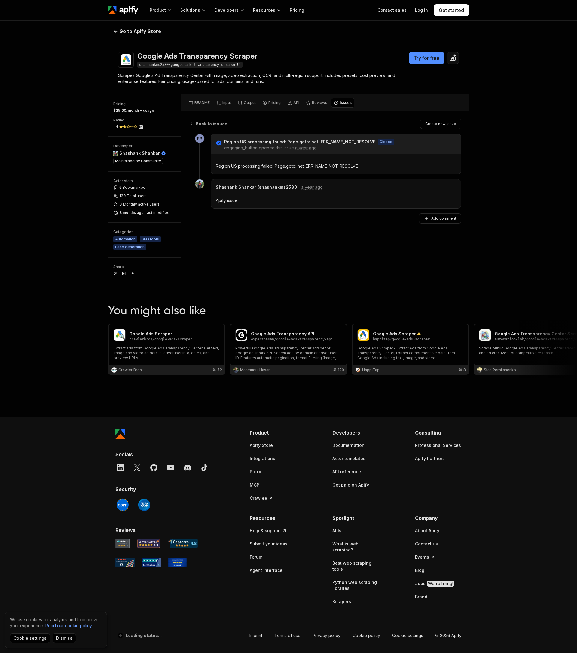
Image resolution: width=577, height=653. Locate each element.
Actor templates (348, 458)
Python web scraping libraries (354, 585)
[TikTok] (204, 467)
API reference (346, 471)
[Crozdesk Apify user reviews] (177, 562)
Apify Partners (430, 458)
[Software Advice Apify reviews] (149, 543)
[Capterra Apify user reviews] (183, 543)
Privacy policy (326, 635)
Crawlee (258, 498)
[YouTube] (171, 467)
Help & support (265, 530)
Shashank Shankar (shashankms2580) (257, 187)
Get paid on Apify (350, 484)
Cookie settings (407, 635)
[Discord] (187, 467)
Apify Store (261, 445)
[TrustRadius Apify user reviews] (151, 562)
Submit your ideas (269, 543)
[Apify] (123, 10)
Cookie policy (366, 635)
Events (422, 557)
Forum (256, 557)
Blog (419, 570)
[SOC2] (144, 505)
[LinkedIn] (120, 467)
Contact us (426, 543)
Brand (421, 596)
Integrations (262, 458)
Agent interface (266, 570)
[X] (137, 467)
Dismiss (64, 638)
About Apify (427, 530)
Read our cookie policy (68, 625)
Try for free (427, 58)
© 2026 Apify (448, 635)
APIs (336, 530)
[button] (273, 432)
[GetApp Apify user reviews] (122, 543)
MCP (254, 484)
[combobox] (453, 58)
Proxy (255, 471)
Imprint (255, 635)
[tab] (199, 103)
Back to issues (211, 123)
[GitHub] (154, 467)
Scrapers (341, 601)
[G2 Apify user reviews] (125, 562)
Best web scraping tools (351, 566)
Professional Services (438, 445)
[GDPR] (122, 505)
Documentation (348, 445)
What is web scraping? (345, 546)
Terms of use (287, 635)
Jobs (434, 583)
